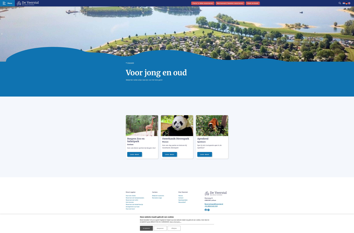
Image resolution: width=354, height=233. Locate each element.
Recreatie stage (157, 198)
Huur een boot (130, 209)
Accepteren (146, 228)
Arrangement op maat (132, 207)
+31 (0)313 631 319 (211, 206)
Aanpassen (160, 228)
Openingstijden (183, 200)
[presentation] (2, 34)
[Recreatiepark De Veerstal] (28, 3)
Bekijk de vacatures (158, 195)
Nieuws (180, 195)
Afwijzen (174, 228)
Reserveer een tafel (132, 200)
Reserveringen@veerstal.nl (214, 204)
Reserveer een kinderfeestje (134, 204)
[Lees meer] (142, 125)
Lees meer (134, 154)
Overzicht (130, 63)
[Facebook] (206, 210)
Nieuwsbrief (182, 202)
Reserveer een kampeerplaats (135, 198)
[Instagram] (208, 210)
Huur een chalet (131, 195)
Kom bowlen (130, 202)
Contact (180, 198)
